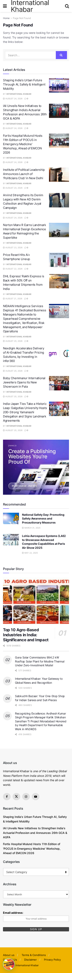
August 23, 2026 (13, 247)
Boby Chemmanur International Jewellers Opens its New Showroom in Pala (24, 382)
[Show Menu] (5, 6)
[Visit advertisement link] (36, 467)
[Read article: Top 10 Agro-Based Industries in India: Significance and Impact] (36, 600)
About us (8, 955)
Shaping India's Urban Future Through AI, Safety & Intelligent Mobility (24, 84)
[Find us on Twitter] (16, 796)
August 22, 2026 (13, 268)
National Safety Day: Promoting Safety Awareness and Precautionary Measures (43, 518)
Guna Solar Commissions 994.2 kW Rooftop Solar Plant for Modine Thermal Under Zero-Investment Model (39, 661)
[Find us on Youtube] (35, 796)
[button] (9, 964)
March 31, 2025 (32, 528)
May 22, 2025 (31, 553)
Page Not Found (22, 18)
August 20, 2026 (13, 341)
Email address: (13, 912)
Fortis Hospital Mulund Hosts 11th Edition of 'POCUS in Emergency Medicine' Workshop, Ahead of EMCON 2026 (22, 144)
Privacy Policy (52, 959)
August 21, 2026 (13, 298)
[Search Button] (67, 6)
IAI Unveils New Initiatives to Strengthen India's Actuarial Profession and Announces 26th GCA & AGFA (35, 832)
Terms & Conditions (34, 955)
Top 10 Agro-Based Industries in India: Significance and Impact (26, 634)
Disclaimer (30, 959)
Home (6, 18)
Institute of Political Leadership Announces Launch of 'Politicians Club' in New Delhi (24, 174)
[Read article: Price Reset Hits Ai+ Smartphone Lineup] (59, 260)
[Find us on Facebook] (7, 796)
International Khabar (18, 94)
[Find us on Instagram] (26, 796)
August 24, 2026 (13, 98)
